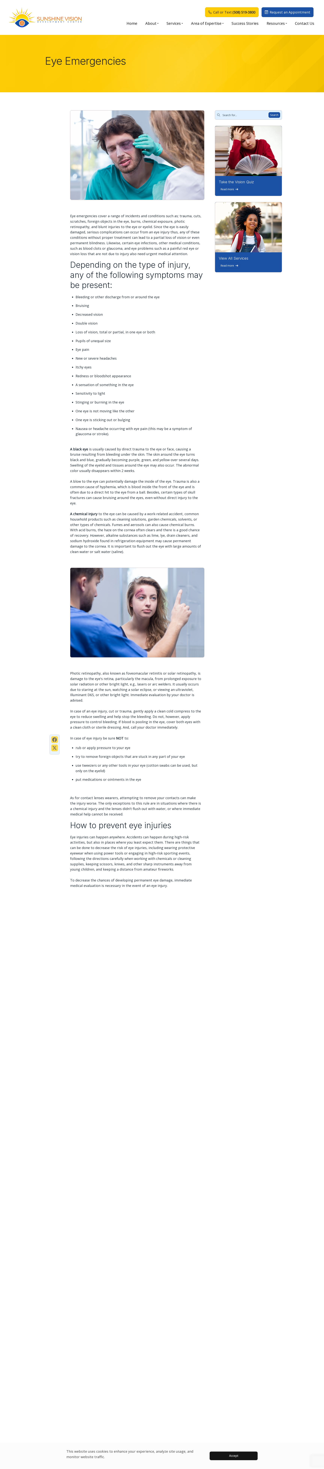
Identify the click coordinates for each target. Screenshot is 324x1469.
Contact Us (304, 23)
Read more (227, 189)
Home (132, 23)
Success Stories (245, 23)
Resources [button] (276, 23)
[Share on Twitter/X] (54, 748)
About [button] (150, 23)
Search (274, 115)
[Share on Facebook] (54, 739)
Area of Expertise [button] (206, 23)
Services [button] (173, 23)
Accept (233, 1456)
